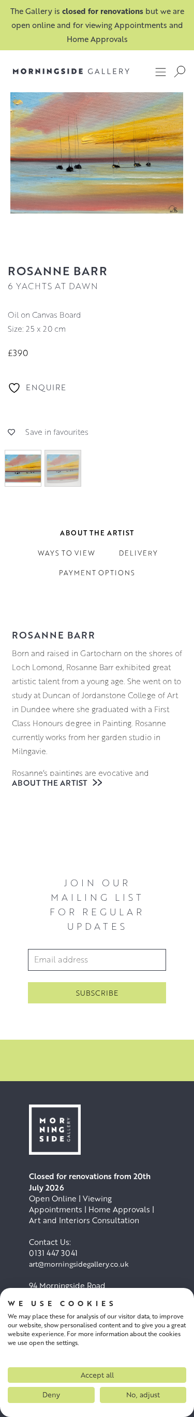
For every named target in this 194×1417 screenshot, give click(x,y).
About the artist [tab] (97, 532)
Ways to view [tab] (66, 553)
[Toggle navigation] (160, 71)
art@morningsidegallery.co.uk (79, 1264)
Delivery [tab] (138, 553)
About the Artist (50, 782)
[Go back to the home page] (71, 71)
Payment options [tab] (97, 572)
